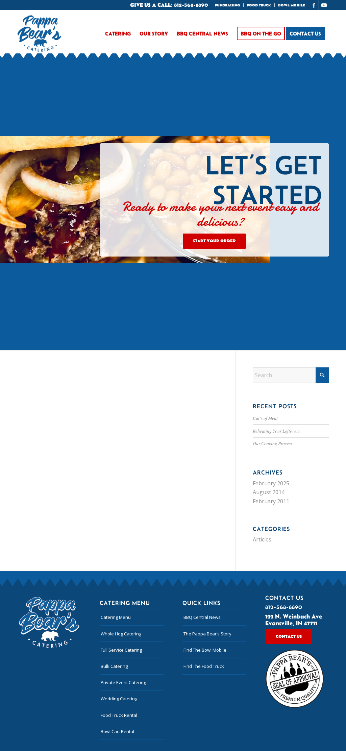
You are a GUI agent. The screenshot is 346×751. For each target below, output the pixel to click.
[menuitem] (228, 5)
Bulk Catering (114, 666)
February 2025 (271, 483)
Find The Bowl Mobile (204, 650)
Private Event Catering (123, 682)
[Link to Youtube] (324, 5)
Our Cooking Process (272, 443)
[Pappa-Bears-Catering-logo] (39, 33)
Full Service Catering (121, 650)
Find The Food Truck (203, 666)
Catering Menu (116, 617)
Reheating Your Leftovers (276, 431)
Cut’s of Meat (265, 418)
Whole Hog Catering (121, 634)
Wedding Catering (119, 699)
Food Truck (259, 5)
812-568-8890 (191, 5)
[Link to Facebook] (314, 5)
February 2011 (271, 501)
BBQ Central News (202, 617)
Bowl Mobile (291, 5)
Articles (262, 539)
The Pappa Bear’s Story (207, 634)
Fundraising (227, 5)
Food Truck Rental (119, 715)
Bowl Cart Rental (117, 731)
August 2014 (269, 492)
